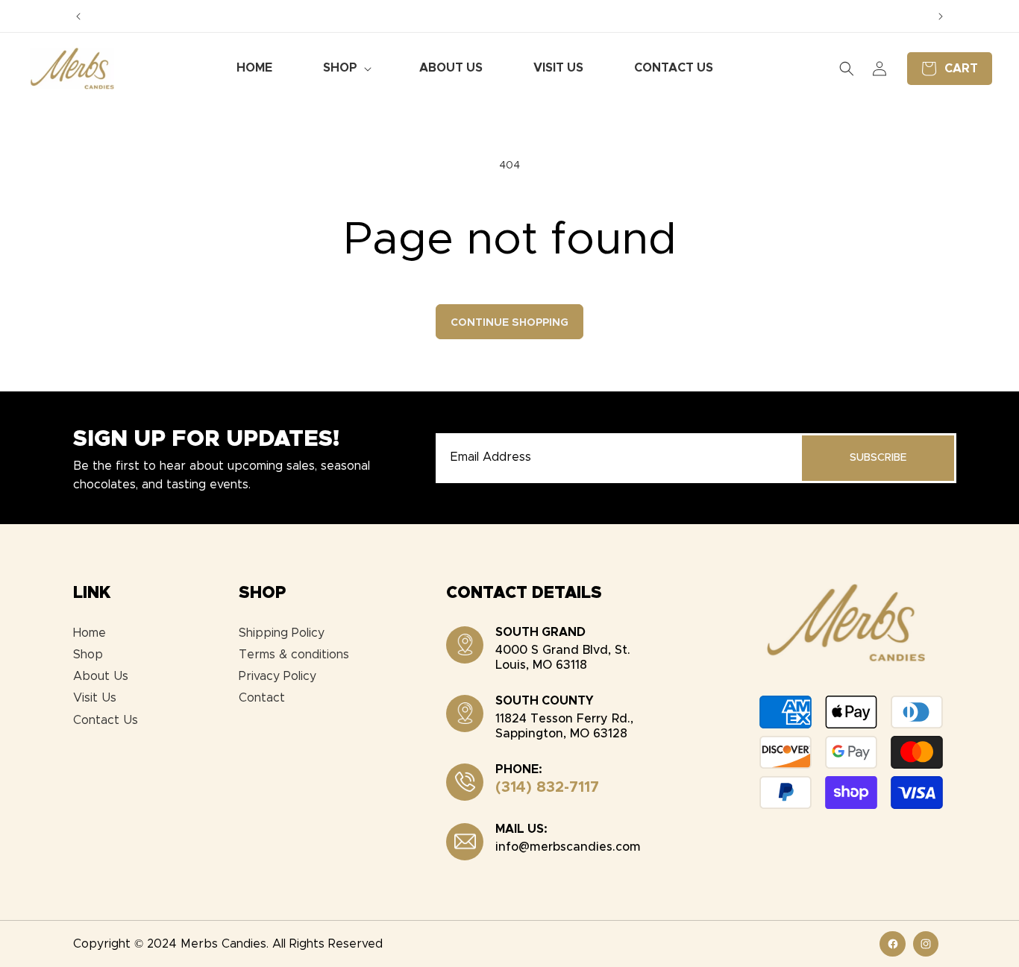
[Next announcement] (940, 16)
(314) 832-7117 (547, 787)
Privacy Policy (277, 676)
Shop (88, 655)
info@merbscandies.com (568, 847)
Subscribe (878, 458)
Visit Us (94, 698)
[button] (345, 68)
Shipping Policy (281, 633)
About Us (100, 676)
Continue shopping (509, 323)
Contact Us (105, 720)
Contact (262, 698)
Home (89, 633)
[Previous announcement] (78, 16)
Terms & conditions (294, 655)
